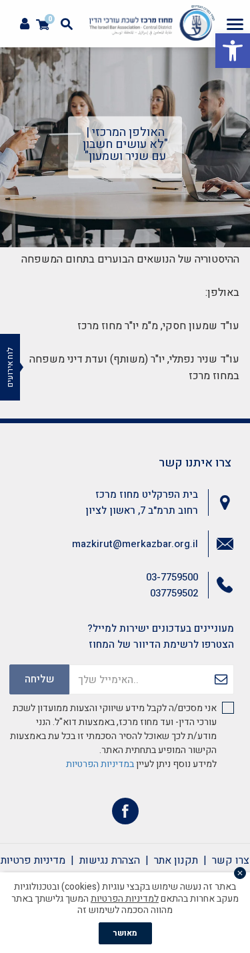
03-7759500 (172, 577)
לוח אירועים (10, 367)
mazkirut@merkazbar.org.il (135, 543)
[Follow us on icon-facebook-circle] (125, 814)
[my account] (24, 24)
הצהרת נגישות (109, 860)
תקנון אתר (176, 860)
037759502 (174, 593)
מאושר (125, 933)
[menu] (235, 24)
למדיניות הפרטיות (125, 899)
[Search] (67, 24)
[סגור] (240, 873)
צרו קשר (230, 860)
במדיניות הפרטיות (100, 764)
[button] (232, 50)
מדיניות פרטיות (33, 860)
